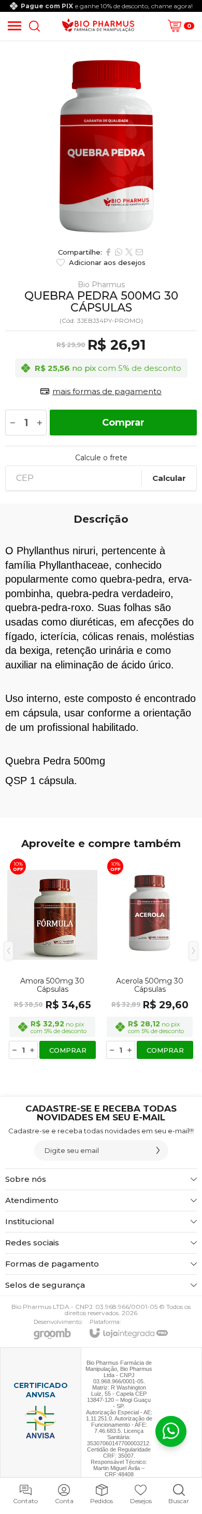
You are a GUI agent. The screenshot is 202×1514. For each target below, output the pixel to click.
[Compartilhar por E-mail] (139, 252)
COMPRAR (67, 1050)
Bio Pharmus (101, 284)
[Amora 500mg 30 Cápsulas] (52, 958)
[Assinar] (158, 1150)
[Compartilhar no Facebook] (108, 252)
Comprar (123, 422)
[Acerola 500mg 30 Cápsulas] (149, 958)
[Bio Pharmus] (98, 26)
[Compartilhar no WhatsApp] (118, 252)
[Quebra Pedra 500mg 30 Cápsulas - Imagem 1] (101, 141)
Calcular (169, 478)
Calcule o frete (101, 457)
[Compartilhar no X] (129, 252)
